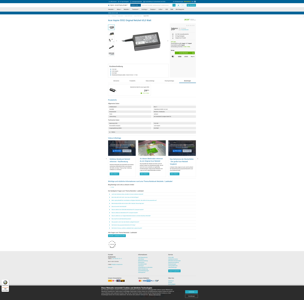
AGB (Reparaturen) (143, 257)
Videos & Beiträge (150, 80)
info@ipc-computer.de (117, 264)
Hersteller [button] (110, 9)
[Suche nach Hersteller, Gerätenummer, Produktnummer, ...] (174, 5)
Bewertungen (187, 80)
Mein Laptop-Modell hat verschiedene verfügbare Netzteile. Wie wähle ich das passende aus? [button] (134, 200)
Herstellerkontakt (142, 264)
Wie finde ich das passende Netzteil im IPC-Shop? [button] (123, 225)
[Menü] (8, 280)
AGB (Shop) (141, 259)
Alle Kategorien (180, 9)
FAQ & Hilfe (171, 257)
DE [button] (183, 5)
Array (112, 187)
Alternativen (116, 80)
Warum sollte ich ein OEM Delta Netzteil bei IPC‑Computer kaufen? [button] (128, 209)
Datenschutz (141, 262)
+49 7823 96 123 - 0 (117, 258)
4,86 (183, 1)
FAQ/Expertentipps (169, 80)
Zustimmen (191, 291)
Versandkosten (185, 29)
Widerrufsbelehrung (143, 269)
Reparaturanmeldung (173, 262)
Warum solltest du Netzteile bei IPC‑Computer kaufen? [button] (125, 212)
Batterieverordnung (143, 260)
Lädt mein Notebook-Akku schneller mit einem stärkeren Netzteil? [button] (127, 194)
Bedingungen (118, 147)
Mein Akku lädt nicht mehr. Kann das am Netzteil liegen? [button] (125, 197)
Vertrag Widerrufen (173, 265)
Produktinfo (132, 80)
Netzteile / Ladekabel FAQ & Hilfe (117, 235)
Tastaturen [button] (135, 9)
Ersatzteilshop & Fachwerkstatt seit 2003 (155, 1)
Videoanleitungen (172, 267)
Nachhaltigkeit (171, 284)
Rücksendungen (172, 264)
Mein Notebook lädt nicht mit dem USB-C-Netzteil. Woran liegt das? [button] (128, 203)
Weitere (113, 132)
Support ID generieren (174, 270)
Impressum (141, 265)
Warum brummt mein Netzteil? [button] (119, 206)
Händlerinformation (173, 259)
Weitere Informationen (155, 294)
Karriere (170, 282)
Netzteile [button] (126, 9)
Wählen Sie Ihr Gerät (113, 13)
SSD (166, 9)
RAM (171, 9)
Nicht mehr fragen (127, 150)
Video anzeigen (118, 150)
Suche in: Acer (134, 5)
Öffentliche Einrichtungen (174, 260)
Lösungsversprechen (137, 1)
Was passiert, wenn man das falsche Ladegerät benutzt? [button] (125, 222)
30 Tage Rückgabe (124, 1)
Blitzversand (113, 1)
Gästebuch (171, 281)
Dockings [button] (144, 9)
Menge (172, 50)
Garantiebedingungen (143, 270)
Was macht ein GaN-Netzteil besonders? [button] (121, 218)
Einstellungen (191, 296)
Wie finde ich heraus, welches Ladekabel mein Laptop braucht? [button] (127, 228)
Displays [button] (152, 9)
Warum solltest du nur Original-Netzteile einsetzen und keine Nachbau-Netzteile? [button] (131, 215)
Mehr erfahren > (114, 173)
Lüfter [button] (160, 9)
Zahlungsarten (141, 272)
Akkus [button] (118, 9)
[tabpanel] (142, 40)
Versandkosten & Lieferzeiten (145, 267)
